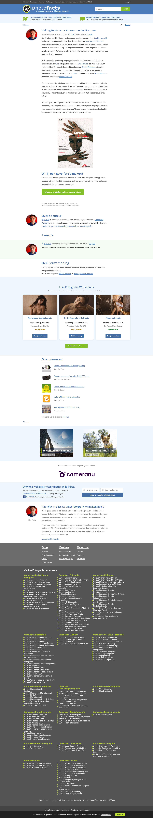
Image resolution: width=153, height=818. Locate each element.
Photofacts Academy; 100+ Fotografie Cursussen (50, 17)
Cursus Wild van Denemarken (36, 705)
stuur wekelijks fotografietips (102, 495)
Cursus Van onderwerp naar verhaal (107, 642)
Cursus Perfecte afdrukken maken (72, 767)
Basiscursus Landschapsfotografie (72, 693)
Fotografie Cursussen (30, 2)
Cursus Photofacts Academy (70, 792)
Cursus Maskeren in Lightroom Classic (108, 582)
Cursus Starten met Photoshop (36, 640)
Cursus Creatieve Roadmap (104, 644)
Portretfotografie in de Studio (76, 318)
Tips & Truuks (47, 562)
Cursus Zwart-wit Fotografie (104, 652)
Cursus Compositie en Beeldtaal (37, 598)
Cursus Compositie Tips (68, 622)
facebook (74, 810)
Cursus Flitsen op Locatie (34, 723)
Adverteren (81, 559)
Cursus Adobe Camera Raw (35, 648)
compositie (46, 226)
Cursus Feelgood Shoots (34, 737)
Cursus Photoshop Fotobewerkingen (38, 672)
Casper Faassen (88, 67)
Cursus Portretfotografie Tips (35, 715)
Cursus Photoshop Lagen (34, 650)
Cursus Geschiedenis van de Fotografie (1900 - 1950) (35, 595)
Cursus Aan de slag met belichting (37, 584)
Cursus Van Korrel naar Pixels (71, 614)
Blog (45, 547)
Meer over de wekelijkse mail (34, 494)
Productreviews (65, 778)
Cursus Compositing (32, 666)
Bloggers (80, 555)
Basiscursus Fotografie (33, 600)
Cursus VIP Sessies (67, 784)
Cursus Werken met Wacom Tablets (73, 763)
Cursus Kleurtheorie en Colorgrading (38, 644)
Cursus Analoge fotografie (103, 654)
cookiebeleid (106, 815)
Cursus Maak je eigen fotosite (70, 794)
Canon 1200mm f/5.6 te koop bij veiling (69, 366)
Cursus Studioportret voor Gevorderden (74, 717)
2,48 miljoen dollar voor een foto (66, 407)
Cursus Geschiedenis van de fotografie (39, 592)
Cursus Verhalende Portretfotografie (38, 727)
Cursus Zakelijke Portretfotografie (37, 735)
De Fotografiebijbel (66, 559)
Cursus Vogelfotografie (102, 689)
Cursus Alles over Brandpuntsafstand (39, 602)
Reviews (45, 552)
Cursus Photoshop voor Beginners (38, 638)
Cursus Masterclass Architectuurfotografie (67, 593)
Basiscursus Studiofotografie (70, 719)
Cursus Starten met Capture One (72, 765)
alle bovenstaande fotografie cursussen (74, 800)
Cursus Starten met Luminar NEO (72, 638)
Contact (80, 552)
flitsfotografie (72, 226)
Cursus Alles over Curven (34, 674)
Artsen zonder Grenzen (95, 41)
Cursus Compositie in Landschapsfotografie (67, 703)
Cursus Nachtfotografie (68, 606)
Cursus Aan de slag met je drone (72, 769)
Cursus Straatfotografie (68, 584)
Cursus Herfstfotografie (33, 695)
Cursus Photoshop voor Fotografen (38, 642)
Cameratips (28, 590)
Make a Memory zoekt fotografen (67, 397)
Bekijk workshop (40, 336)
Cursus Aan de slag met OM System (73, 620)
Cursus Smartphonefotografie (70, 612)
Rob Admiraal (100, 73)
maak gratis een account (83, 274)
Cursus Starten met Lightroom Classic (108, 580)
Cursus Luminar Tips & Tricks (70, 640)
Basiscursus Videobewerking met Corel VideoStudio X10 (106, 755)
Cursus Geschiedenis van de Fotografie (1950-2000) (35, 605)
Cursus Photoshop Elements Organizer (39, 664)
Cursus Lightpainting (101, 656)
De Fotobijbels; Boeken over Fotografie (103, 17)
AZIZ (57, 64)
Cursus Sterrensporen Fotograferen (73, 700)
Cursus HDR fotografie (68, 602)
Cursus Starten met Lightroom (105, 578)
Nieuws (127, 25)
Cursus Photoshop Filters (34, 668)
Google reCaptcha (58, 497)
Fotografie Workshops (46, 2)
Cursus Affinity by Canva (68, 776)
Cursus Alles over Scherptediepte (37, 582)
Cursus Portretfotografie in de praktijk (39, 721)
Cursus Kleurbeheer (67, 596)
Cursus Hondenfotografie (103, 691)
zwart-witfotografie (58, 226)
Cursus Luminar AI (66, 642)
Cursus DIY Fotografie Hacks (70, 628)
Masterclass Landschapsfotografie (72, 691)
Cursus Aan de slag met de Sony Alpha (74, 618)
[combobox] (108, 9)
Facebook (30, 497)
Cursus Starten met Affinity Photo (72, 773)
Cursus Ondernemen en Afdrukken (72, 748)
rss (81, 810)
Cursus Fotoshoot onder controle (37, 725)
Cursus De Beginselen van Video (106, 748)
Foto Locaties (73, 2)
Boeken (44, 559)
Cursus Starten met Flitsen (34, 717)
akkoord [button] (120, 815)
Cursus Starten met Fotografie (36, 580)
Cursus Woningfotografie (34, 748)
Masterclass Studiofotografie (70, 715)
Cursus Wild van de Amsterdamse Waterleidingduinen (37, 702)
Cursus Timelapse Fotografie (70, 616)
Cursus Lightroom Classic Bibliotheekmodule (103, 605)
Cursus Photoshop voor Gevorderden (39, 646)
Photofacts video (48, 555)
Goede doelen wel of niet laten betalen (69, 387)
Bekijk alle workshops (76, 346)
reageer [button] (92, 244)
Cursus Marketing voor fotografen (72, 746)
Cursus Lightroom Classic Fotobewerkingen (103, 597)
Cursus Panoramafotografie (70, 604)
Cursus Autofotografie (32, 746)
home (26, 25)
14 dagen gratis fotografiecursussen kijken (63, 192)
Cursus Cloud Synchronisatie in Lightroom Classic (105, 617)
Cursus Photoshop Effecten (35, 682)
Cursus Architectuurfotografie (70, 582)
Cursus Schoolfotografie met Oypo (72, 750)
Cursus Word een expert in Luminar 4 (73, 644)
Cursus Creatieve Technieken (105, 638)
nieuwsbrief (65, 810)
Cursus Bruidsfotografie (102, 715)
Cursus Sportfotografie (67, 590)
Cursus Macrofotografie (33, 697)
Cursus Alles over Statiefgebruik (37, 608)
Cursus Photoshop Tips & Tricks (37, 670)
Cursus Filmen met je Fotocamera (106, 746)
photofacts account (52, 810)
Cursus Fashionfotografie (69, 723)
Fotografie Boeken (61, 2)
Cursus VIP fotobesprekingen (35, 767)
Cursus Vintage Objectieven (104, 660)
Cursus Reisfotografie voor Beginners (73, 580)
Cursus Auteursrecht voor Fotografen (73, 771)
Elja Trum (71, 34)
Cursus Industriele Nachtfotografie (72, 626)
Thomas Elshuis (65, 77)
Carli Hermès (83, 64)
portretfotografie (86, 226)
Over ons (83, 547)
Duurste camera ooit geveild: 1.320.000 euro (71, 376)
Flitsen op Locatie (113, 318)
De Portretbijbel (65, 552)
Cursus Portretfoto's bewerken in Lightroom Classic (106, 587)
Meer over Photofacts (50, 539)
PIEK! (75, 73)
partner (86, 810)
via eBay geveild (100, 38)
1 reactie (90, 34)
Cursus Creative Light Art (103, 658)
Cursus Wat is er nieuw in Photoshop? (39, 680)
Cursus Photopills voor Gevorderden (38, 765)
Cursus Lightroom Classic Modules (107, 584)
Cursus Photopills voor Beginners (37, 763)
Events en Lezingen (66, 790)
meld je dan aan (65, 274)
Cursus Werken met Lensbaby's (105, 646)
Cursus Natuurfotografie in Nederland (39, 699)
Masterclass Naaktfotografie (40, 318)
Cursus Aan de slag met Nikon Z (71, 630)
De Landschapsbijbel (67, 555)
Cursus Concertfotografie (69, 578)
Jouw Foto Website (86, 2)
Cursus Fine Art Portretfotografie (37, 739)
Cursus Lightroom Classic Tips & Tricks (108, 594)
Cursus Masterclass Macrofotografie (38, 693)
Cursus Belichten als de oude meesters (74, 721)
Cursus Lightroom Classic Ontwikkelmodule (103, 591)
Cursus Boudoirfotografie (34, 719)
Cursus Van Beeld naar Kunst (105, 640)
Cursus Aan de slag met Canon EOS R (74, 624)
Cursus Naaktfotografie (33, 733)
